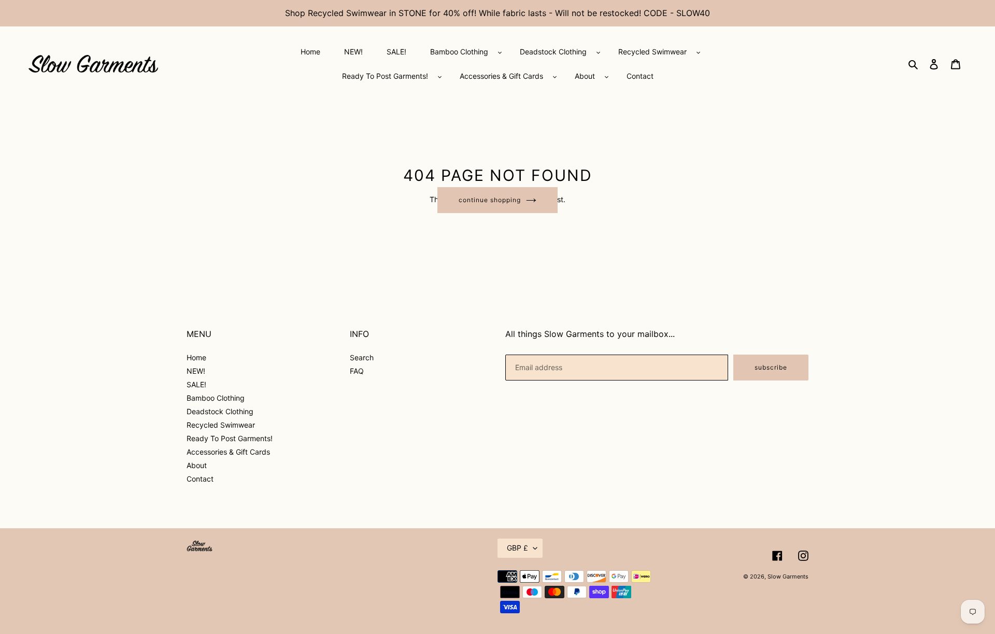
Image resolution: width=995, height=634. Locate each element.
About (197, 465)
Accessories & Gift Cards (228, 451)
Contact (200, 478)
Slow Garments (787, 576)
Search (362, 357)
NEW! (196, 371)
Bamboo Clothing (216, 397)
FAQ (357, 371)
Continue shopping (489, 200)
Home (196, 357)
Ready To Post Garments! (230, 438)
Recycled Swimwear (221, 424)
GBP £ (517, 547)
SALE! (196, 384)
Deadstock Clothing (220, 411)
